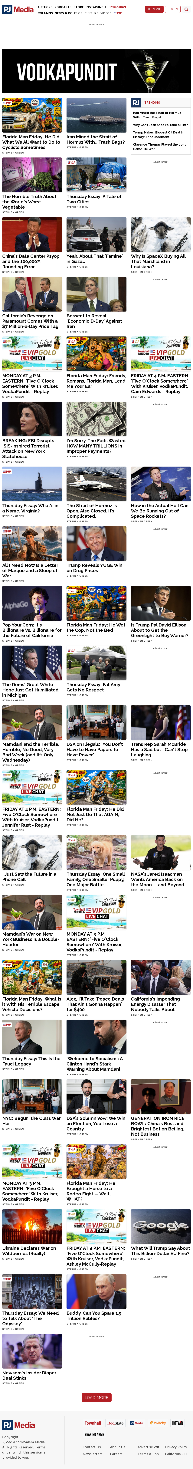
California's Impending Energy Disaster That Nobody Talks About (155, 1004)
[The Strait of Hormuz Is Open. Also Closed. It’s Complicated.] (96, 483)
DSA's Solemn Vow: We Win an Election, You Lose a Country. (96, 1124)
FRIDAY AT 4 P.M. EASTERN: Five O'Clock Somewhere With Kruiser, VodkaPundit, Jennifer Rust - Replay (31, 817)
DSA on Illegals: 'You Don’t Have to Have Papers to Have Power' (95, 749)
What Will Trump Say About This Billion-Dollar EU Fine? (160, 1250)
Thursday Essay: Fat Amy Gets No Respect (93, 687)
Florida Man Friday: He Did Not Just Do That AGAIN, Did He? (95, 814)
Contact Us (92, 1447)
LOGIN (173, 9)
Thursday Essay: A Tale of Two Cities (94, 199)
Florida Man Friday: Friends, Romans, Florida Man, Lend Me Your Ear (96, 381)
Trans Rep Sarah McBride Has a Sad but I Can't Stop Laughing (159, 749)
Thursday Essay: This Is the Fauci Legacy (31, 1061)
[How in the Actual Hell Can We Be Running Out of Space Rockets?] (161, 483)
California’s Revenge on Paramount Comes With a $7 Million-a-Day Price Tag (30, 321)
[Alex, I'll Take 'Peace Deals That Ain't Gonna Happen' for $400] (96, 977)
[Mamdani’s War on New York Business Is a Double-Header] (32, 912)
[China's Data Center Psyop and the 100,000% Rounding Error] (32, 234)
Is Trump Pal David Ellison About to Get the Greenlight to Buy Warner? (159, 630)
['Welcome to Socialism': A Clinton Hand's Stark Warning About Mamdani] (96, 1036)
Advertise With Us (150, 1447)
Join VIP (154, 9)
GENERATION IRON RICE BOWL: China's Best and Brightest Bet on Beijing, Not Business (158, 1126)
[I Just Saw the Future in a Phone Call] (32, 852)
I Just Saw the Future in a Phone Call (29, 876)
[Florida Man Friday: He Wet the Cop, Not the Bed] (96, 603)
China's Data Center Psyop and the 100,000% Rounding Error (31, 261)
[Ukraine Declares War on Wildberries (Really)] (32, 1226)
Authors (45, 7)
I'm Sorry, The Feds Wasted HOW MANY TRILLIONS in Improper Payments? (96, 446)
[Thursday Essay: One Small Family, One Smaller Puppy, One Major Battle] (96, 852)
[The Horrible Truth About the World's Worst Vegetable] (32, 174)
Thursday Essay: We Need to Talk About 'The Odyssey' (30, 1318)
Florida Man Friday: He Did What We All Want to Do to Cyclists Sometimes (31, 142)
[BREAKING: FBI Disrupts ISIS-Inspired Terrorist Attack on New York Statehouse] (32, 418)
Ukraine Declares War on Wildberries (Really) (29, 1250)
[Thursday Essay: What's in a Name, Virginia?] (32, 483)
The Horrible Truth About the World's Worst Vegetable (29, 202)
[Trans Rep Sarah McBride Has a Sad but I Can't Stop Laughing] (161, 722)
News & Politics (69, 13)
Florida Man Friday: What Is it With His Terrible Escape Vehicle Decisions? (31, 1004)
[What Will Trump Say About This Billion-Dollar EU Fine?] (161, 1226)
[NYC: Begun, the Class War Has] (32, 1096)
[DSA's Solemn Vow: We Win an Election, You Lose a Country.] (96, 1096)
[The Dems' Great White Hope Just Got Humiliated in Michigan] (32, 662)
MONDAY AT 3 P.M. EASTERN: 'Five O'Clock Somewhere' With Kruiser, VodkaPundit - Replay (30, 383)
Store (79, 7)
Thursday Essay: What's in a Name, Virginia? (30, 508)
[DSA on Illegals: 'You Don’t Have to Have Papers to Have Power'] (96, 722)
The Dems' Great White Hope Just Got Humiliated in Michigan (30, 690)
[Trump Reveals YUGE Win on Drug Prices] (96, 543)
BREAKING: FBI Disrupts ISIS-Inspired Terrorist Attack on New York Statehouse (28, 448)
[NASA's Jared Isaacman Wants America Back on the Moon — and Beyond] (161, 852)
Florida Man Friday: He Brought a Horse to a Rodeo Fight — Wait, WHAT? (91, 1191)
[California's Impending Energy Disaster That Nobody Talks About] (161, 977)
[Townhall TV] (118, 6)
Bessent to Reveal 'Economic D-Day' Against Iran (94, 321)
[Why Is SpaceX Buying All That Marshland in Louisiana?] (161, 234)
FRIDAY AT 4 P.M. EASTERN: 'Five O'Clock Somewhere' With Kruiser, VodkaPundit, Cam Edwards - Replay (160, 383)
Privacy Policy (176, 1447)
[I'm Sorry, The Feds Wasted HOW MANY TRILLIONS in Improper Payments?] (96, 418)
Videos (106, 13)
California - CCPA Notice (178, 1454)
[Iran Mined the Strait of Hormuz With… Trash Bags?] (96, 115)
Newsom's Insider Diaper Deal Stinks (29, 1375)
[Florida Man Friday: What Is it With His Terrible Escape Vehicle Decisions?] (32, 977)
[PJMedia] (18, 9)
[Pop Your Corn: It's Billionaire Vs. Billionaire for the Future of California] (32, 603)
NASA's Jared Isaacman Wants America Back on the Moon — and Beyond (157, 879)
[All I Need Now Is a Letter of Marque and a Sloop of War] (32, 543)
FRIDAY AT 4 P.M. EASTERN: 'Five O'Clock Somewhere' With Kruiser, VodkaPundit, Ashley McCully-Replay (96, 1256)
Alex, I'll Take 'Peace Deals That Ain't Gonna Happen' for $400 (95, 1004)
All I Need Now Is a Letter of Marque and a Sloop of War (30, 570)
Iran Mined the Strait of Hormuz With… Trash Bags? (96, 139)
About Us (117, 1447)
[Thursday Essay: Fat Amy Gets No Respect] (96, 662)
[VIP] (118, 12)
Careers (116, 1454)
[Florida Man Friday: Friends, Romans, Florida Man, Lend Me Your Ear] (96, 354)
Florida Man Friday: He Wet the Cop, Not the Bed (96, 627)
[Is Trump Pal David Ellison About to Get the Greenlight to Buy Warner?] (161, 603)
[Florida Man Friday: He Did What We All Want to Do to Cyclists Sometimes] (32, 115)
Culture (91, 13)
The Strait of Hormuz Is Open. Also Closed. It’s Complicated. (92, 511)
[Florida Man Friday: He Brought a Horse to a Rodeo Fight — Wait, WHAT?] (96, 1161)
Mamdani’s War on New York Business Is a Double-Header (30, 939)
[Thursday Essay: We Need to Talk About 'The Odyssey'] (32, 1291)
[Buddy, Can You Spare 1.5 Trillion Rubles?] (96, 1291)
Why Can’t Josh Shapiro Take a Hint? (160, 125)
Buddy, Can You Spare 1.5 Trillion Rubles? (94, 1315)
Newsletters (93, 1454)
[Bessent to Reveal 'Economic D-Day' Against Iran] (96, 294)
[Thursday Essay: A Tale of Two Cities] (96, 174)
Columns (45, 13)
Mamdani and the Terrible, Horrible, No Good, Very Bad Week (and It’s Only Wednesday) (30, 752)
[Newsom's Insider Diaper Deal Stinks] (32, 1351)
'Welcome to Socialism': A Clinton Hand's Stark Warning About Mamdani (95, 1064)
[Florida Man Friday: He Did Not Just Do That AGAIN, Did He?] (96, 787)
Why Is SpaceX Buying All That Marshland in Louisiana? (158, 261)
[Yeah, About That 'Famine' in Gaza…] (96, 234)
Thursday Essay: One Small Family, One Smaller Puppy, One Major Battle (96, 879)
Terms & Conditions (150, 1454)
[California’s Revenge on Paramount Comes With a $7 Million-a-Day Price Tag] (32, 294)
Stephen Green (13, 152)
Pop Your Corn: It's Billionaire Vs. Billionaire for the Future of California (31, 630)
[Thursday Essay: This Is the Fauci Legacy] (32, 1036)
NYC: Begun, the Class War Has (31, 1121)
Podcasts (63, 7)
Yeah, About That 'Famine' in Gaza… (95, 258)
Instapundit (96, 7)
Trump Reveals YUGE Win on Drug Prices (94, 567)
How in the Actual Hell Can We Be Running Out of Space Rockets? (159, 511)
